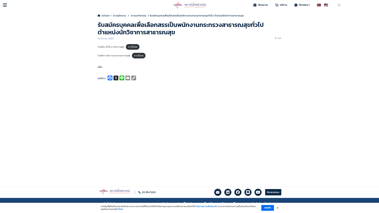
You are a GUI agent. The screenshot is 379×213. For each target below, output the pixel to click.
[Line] (122, 78)
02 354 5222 (149, 192)
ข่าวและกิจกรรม (138, 15)
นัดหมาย (263, 5)
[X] (116, 78)
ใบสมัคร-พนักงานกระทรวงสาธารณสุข (114, 55)
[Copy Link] (134, 78)
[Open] (5, 5)
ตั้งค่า (120, 209)
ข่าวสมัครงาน (119, 15)
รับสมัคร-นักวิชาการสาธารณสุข (111, 46)
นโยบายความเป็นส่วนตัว (206, 206)
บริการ (283, 5)
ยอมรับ (267, 207)
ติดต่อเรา (304, 5)
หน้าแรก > (106, 15)
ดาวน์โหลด (132, 46)
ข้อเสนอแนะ (273, 192)
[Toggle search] (339, 5)
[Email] (128, 78)
